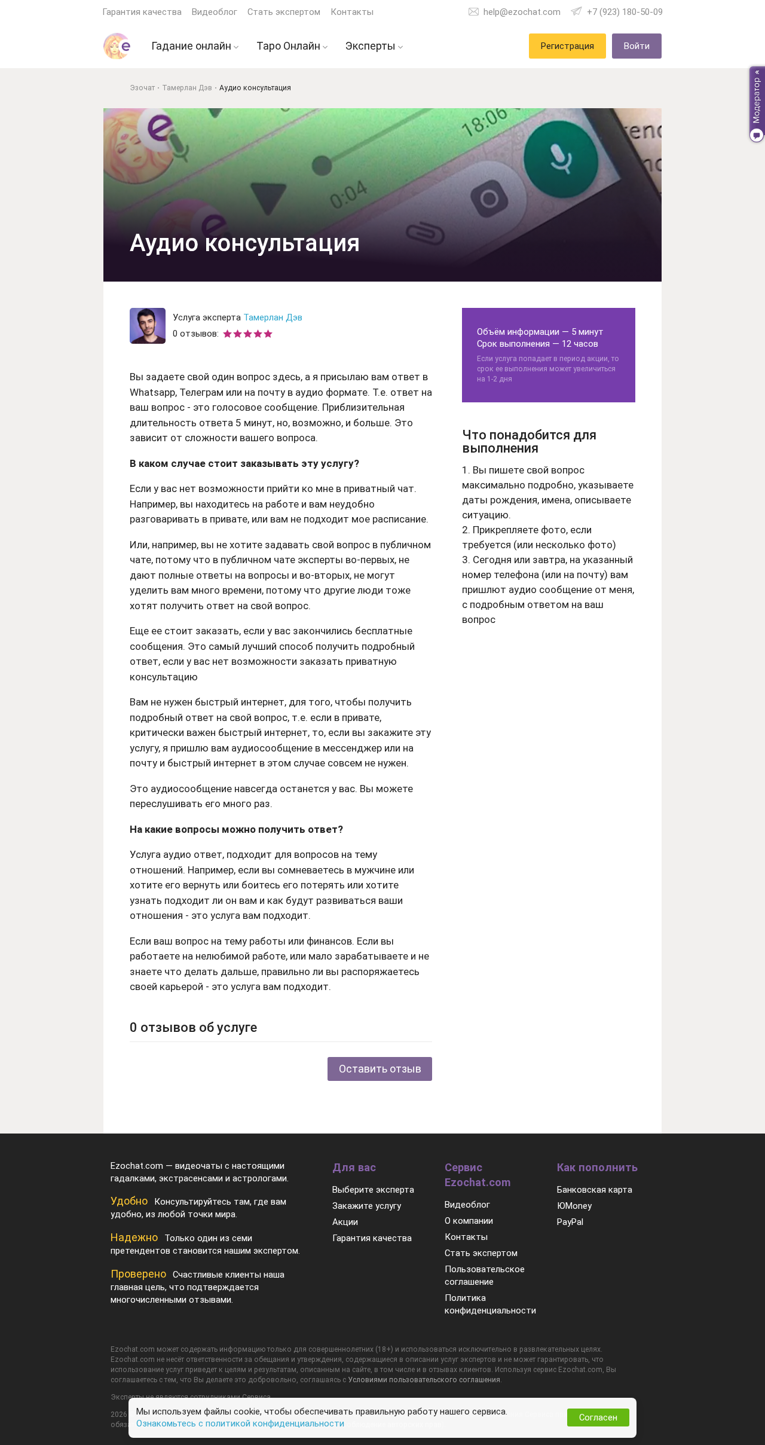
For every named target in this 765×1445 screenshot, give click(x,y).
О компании (469, 1220)
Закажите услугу (366, 1205)
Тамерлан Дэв (272, 317)
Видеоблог (214, 12)
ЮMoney (574, 1205)
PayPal (570, 1222)
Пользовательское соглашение (485, 1275)
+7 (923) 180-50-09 (625, 12)
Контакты (352, 12)
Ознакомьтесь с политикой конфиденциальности (240, 1423)
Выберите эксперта (373, 1189)
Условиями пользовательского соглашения (424, 1380)
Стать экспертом (283, 12)
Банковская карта (594, 1189)
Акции (345, 1222)
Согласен (598, 1417)
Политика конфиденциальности (490, 1304)
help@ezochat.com (522, 12)
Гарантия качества (142, 12)
